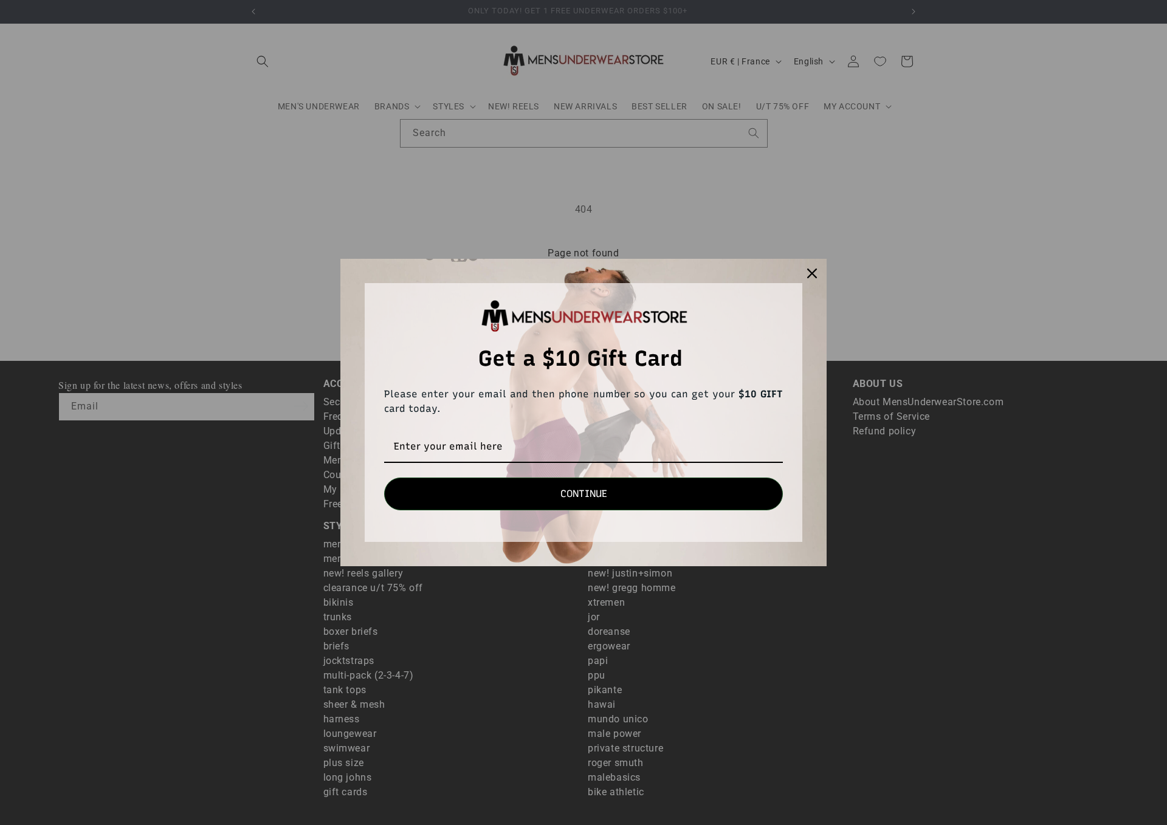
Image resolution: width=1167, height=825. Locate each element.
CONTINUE (583, 493)
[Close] (812, 273)
